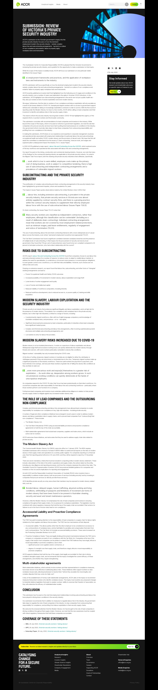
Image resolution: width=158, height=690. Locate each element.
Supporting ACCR (92, 668)
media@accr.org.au (124, 670)
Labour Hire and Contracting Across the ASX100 (65, 146)
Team (88, 660)
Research (57, 657)
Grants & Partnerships (93, 673)
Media (58, 4)
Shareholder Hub (123, 655)
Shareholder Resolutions (62, 665)
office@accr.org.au (124, 662)
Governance (90, 662)
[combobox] (118, 4)
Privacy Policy (134, 683)
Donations (89, 670)
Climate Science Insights (62, 662)
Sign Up (113, 92)
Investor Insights (59, 660)
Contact (134, 4)
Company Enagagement (62, 668)
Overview (89, 657)
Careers (88, 665)
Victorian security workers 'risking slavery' (53, 624)
